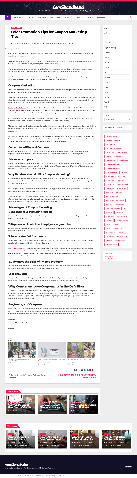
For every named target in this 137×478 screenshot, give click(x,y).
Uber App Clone (109, 259)
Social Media (109, 220)
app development (110, 144)
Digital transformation (111, 172)
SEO (125, 208)
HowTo (80, 17)
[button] (131, 17)
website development (111, 244)
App (105, 28)
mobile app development (112, 196)
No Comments (22, 445)
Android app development (113, 140)
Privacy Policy (50, 476)
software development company (114, 228)
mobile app (119, 192)
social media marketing (122, 220)
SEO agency (109, 212)
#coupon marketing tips (47, 43)
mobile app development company (115, 200)
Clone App (108, 43)
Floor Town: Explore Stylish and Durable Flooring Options (114, 439)
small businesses (122, 216)
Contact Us (29, 476)
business (108, 156)
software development (112, 224)
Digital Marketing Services (113, 168)
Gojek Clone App (110, 184)
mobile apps (109, 204)
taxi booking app (110, 232)
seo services (119, 212)
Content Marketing (110, 160)
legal (106, 72)
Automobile (108, 33)
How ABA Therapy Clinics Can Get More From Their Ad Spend (51, 407)
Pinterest (119, 127)
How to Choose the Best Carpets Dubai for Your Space (52, 439)
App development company (113, 148)
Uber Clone (108, 253)
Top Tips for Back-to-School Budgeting (18, 359)
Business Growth (118, 156)
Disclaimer (39, 476)
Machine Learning (121, 188)
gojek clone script (123, 184)
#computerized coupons (31, 43)
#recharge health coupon (64, 43)
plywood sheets (119, 204)
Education (107, 53)
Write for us (18, 17)
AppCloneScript (68, 6)
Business (107, 38)
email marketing (110, 176)
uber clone (121, 232)
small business (110, 216)
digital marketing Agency (112, 164)
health (90, 17)
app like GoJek (110, 152)
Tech (59, 17)
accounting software (111, 136)
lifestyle (101, 17)
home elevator (110, 188)
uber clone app (110, 236)
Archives (107, 116)
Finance (107, 57)
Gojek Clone (121, 180)
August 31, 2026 (15, 442)
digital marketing (123, 160)
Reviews (107, 82)
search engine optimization (113, 208)
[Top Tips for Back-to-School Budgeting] (22, 350)
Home (20, 476)
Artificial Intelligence (122, 152)
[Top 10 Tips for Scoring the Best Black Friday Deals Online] (52, 350)
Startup (69, 17)
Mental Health (109, 192)
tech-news (107, 97)
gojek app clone (110, 180)
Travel (31, 17)
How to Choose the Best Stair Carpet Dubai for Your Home (19, 439)
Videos (106, 107)
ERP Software (121, 176)
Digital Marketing (45, 17)
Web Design (109, 240)
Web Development (120, 240)
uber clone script (122, 236)
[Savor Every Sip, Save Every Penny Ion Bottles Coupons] (81, 350)
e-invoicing (124, 172)
